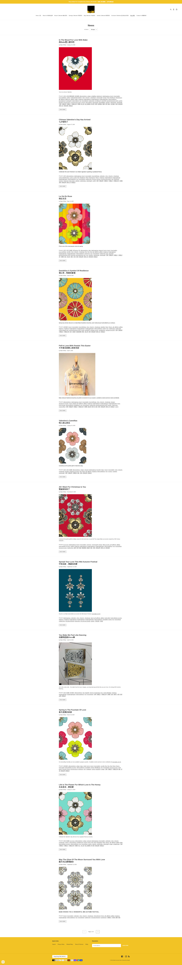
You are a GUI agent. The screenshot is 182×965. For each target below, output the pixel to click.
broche (105, 250)
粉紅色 (68, 256)
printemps (80, 769)
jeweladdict (105, 619)
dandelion (103, 327)
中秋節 (101, 621)
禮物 (103, 104)
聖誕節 (88, 547)
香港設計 (71, 105)
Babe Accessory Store (117, 960)
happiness (61, 328)
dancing (92, 692)
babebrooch (99, 96)
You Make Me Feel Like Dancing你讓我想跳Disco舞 (72, 636)
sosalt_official (62, 406)
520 (79, 250)
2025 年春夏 (69, 250)
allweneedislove (83, 96)
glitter (121, 842)
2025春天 (65, 327)
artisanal (86, 469)
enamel (85, 842)
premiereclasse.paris (76, 102)
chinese (67, 842)
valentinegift (119, 102)
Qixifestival (116, 179)
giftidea (72, 99)
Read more (63, 109)
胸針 (109, 104)
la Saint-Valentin (75, 100)
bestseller (98, 469)
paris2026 (104, 100)
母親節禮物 (78, 331)
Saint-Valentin (88, 102)
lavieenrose (87, 253)
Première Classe (66, 769)
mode (119, 767)
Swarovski (66, 180)
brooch (111, 96)
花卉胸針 (113, 104)
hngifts (76, 99)
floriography (99, 842)
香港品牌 (120, 104)
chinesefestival (97, 915)
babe (90, 250)
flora (78, 177)
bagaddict (87, 692)
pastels (109, 405)
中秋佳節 (97, 621)
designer (113, 402)
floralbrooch (112, 97)
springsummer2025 (110, 330)
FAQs (86, 944)
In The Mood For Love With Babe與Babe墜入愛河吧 (73, 41)
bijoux (102, 469)
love (80, 100)
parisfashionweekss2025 (64, 255)
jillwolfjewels (77, 405)
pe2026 (120, 100)
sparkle (92, 621)
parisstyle (73, 255)
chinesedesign (72, 842)
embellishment (79, 842)
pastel (60, 769)
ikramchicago (62, 405)
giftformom (67, 99)
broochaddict (117, 96)
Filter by (86, 29)
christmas (89, 544)
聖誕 (80, 547)
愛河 (93, 104)
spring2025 (87, 330)
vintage (102, 769)
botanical (101, 250)
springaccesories (94, 330)
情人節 (82, 104)
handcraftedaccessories (64, 546)
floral (108, 97)
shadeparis (88, 769)
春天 (71, 331)
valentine (108, 102)
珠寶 (96, 104)
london (104, 328)
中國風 (78, 104)
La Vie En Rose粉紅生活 (65, 197)
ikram (118, 403)
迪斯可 (115, 694)
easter (70, 403)
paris (107, 253)
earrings (105, 97)
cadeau (68, 97)
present (83, 102)
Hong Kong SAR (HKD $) (59, 956)
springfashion (102, 330)
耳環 (106, 104)
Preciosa (94, 179)
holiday (72, 546)
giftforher (63, 99)
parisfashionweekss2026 (112, 100)
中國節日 (106, 180)
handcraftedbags (107, 692)
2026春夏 (77, 96)
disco (101, 692)
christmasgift (99, 97)
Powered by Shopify (126, 960)
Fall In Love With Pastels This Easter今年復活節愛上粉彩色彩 (75, 347)
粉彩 (96, 406)
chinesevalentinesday (64, 177)
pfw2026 (61, 102)
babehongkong (106, 96)
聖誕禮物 (84, 547)
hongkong (80, 99)
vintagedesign (116, 844)
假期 (75, 547)
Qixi (112, 179)
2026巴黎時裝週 (70, 96)
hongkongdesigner (103, 99)
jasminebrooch (62, 100)
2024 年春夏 (66, 692)
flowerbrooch (119, 97)
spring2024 (97, 769)
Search (54, 944)
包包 (112, 694)
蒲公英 (86, 331)
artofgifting (93, 96)
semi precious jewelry (85, 621)
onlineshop (77, 621)
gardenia (74, 403)
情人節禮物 (87, 104)
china (83, 97)
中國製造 (74, 473)
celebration (102, 176)
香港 (116, 104)
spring (82, 330)
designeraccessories (64, 403)
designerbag (97, 692)
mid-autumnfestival (69, 621)
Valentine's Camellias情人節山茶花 (68, 422)
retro (85, 769)
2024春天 (72, 692)
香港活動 (66, 105)
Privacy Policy (61, 944)
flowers (97, 177)
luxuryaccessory (63, 547)
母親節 (74, 331)
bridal (85, 766)
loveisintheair (85, 100)
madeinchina (91, 100)
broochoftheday (62, 97)
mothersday (118, 328)
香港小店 (61, 105)
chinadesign (93, 97)
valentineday (113, 102)
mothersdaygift (62, 330)
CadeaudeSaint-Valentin (76, 97)
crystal (71, 177)
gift (59, 99)
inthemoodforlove (112, 99)
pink (85, 255)
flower (87, 177)
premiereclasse (67, 102)
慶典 (117, 917)
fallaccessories (106, 544)
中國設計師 (74, 104)
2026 (64, 96)
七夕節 (94, 180)
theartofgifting (102, 102)
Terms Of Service (79, 944)
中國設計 (68, 104)
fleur (86, 252)
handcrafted (107, 618)
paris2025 (111, 253)
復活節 (89, 406)
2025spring (75, 250)
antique (89, 96)
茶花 (74, 256)
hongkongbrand (87, 99)
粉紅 (65, 256)
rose (87, 255)
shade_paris (115, 405)
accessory (65, 544)
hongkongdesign (95, 99)
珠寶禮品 (100, 104)
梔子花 (93, 406)
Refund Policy (70, 944)
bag (83, 692)
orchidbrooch (98, 100)
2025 (64, 176)
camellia (68, 252)
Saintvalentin (95, 102)
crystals (75, 177)
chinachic (87, 97)
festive (89, 842)
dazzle (92, 618)
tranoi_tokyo (72, 180)
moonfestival (103, 917)
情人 (79, 845)
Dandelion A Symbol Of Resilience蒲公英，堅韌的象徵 (74, 272)
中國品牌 (64, 104)
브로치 (116, 406)
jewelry (110, 619)
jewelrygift (68, 100)
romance (61, 180)
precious (99, 179)
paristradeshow (79, 255)
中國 (60, 104)
